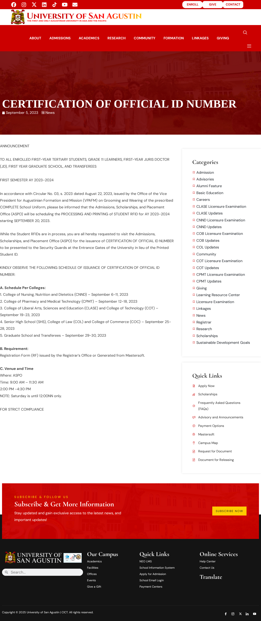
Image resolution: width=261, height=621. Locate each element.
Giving (223, 38)
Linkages (200, 38)
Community (144, 38)
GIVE (212, 4)
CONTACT (233, 4)
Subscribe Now (229, 511)
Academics (89, 38)
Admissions (60, 38)
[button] (245, 33)
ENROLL (192, 4)
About (35, 38)
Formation (174, 38)
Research (116, 38)
